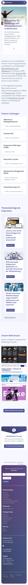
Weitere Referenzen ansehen (14, 410)
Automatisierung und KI (8, 503)
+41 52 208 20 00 (7, 549)
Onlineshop (5, 497)
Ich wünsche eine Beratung (14, 446)
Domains (5, 523)
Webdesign (5, 494)
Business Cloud (6, 519)
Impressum (5, 576)
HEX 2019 (5, 521)
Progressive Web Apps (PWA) (10, 501)
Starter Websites (7, 499)
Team (4, 529)
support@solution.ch (8, 563)
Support (12, 575)
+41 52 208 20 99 (7, 558)
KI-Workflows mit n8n (15, 98)
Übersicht (5, 492)
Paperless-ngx (9, 93)
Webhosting (6, 516)
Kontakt (5, 530)
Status (12, 576)
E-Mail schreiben (7, 551)
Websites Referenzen (8, 508)
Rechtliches (19, 575)
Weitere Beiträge (10, 317)
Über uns (5, 575)
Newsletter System (8, 518)
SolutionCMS (21, 73)
